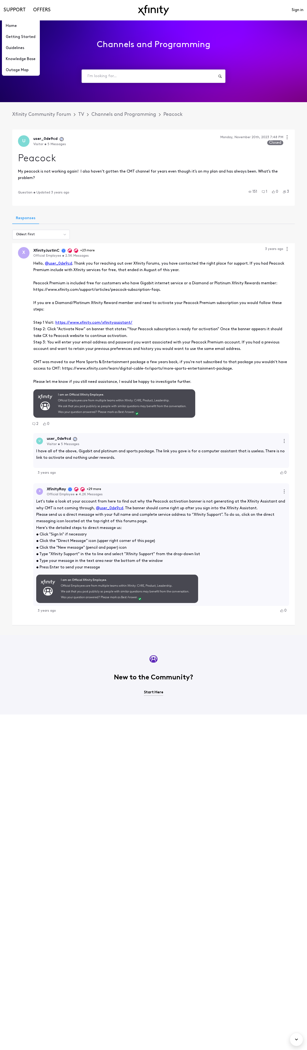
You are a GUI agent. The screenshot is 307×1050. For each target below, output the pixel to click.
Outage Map (17, 70)
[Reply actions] (284, 441)
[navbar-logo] (153, 10)
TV (81, 114)
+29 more (94, 489)
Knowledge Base (20, 59)
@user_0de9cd (58, 264)
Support (15, 10)
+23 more (87, 250)
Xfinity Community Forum (41, 114)
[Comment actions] (287, 249)
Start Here (153, 692)
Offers (42, 10)
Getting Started (20, 37)
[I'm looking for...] (220, 76)
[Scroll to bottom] (296, 1039)
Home (11, 26)
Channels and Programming (123, 114)
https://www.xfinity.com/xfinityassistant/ (93, 323)
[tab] (25, 218)
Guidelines (15, 48)
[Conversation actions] (287, 137)
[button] (252, 191)
